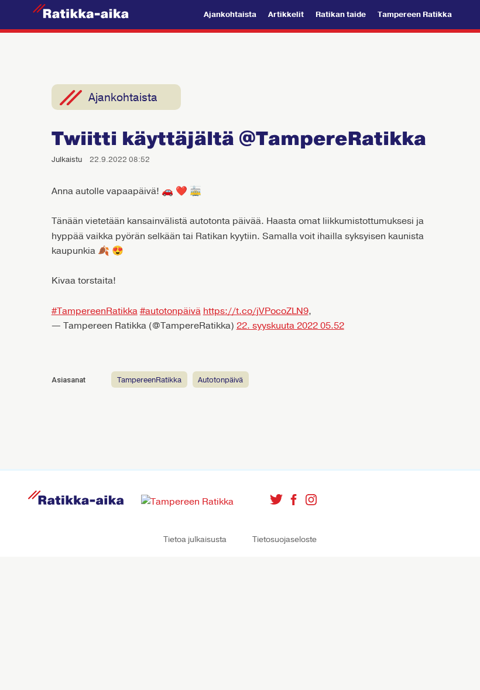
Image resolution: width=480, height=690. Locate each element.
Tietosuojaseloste (284, 539)
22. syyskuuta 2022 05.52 (290, 325)
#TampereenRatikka (95, 311)
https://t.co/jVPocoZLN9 (255, 311)
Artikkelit (286, 14)
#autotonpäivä (170, 311)
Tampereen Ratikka (415, 14)
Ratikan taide (341, 14)
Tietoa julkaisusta (195, 539)
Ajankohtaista (230, 14)
